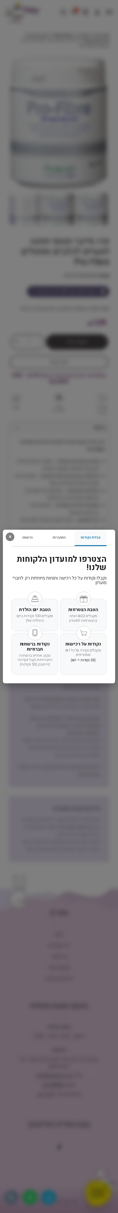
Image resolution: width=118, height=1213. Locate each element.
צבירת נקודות (91, 537)
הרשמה (27, 537)
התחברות (59, 537)
